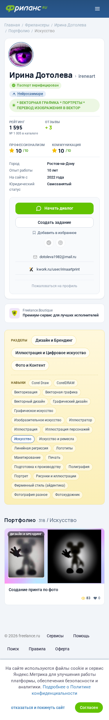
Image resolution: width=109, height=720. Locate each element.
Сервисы (55, 635)
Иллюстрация (25, 429)
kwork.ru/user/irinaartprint (58, 269)
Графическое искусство (33, 411)
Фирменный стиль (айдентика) (39, 485)
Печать (54, 458)
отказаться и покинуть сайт (38, 707)
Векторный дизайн (29, 401)
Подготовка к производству (37, 467)
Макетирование (27, 458)
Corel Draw (40, 383)
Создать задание (54, 222)
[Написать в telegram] (49, 243)
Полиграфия (79, 467)
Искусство (22, 439)
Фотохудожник (67, 495)
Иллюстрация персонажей (67, 429)
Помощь (81, 635)
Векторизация (25, 392)
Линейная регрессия (31, 448)
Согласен (89, 707)
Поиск (13, 649)
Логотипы (64, 448)
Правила (37, 649)
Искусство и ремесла (56, 439)
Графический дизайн (70, 401)
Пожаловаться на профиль (54, 286)
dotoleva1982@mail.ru (58, 257)
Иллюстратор (80, 420)
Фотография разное (30, 495)
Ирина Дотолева (41, 75)
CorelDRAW (66, 383)
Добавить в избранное (56, 233)
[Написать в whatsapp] (60, 243)
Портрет (21, 476)
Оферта (62, 649)
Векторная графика (61, 392)
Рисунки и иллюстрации (56, 476)
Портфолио (20, 519)
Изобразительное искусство (37, 420)
